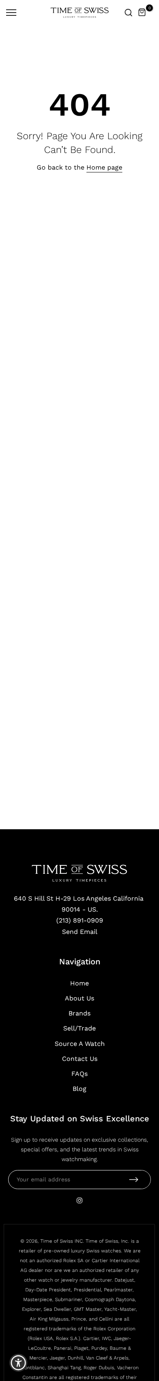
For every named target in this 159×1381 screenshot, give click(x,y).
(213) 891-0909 (79, 920)
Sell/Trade (79, 1028)
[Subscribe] (133, 1179)
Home (79, 983)
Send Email (79, 932)
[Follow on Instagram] (79, 1200)
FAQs (79, 1074)
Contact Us (79, 1059)
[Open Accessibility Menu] (18, 1363)
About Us (79, 998)
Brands (79, 1013)
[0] (142, 12)
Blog (79, 1089)
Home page (104, 167)
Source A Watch (80, 1044)
